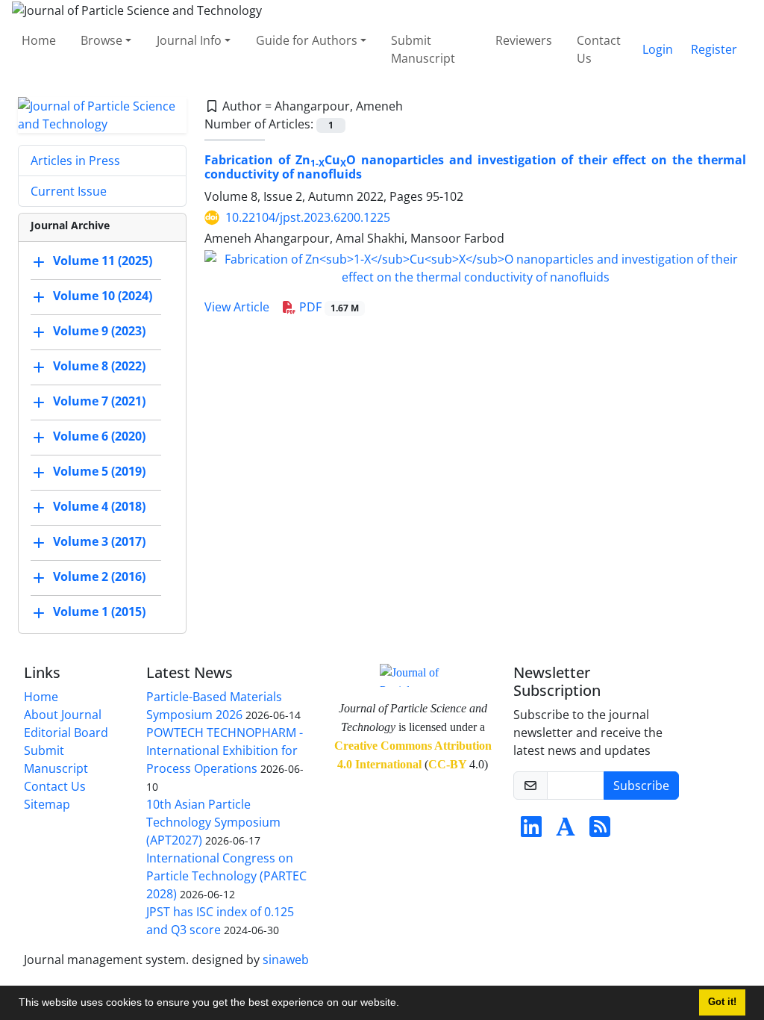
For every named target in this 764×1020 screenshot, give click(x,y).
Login (657, 49)
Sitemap (47, 804)
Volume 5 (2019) (99, 471)
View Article (236, 307)
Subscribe (641, 785)
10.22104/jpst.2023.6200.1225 (307, 217)
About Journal (62, 714)
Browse (101, 40)
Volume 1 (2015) (99, 611)
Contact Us (599, 49)
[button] (404, 1004)
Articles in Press (75, 160)
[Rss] (600, 831)
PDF (327, 307)
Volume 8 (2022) (99, 366)
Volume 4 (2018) (99, 506)
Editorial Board (66, 732)
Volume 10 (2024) (102, 295)
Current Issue (69, 191)
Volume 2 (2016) (99, 576)
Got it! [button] (722, 1002)
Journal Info (189, 40)
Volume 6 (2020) (99, 436)
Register (714, 49)
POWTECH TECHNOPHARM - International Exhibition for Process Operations (224, 750)
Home (39, 40)
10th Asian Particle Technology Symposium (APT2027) (213, 822)
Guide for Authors (306, 40)
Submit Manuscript (423, 49)
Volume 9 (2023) (99, 331)
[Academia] (565, 831)
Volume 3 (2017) (99, 541)
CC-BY (447, 764)
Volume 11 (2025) (102, 260)
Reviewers (523, 40)
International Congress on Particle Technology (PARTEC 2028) (226, 876)
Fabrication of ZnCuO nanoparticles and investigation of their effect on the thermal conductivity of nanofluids (475, 167)
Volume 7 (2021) (99, 401)
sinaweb (286, 959)
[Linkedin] (531, 831)
